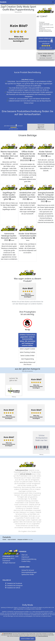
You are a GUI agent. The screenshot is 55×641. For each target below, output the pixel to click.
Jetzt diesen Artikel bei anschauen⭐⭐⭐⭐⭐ (13, 127)
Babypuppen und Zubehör (23, 539)
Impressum (25, 557)
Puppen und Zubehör (12, 539)
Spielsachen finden (27, 574)
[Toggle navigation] (53, 2)
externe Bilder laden (27, 639)
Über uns (24, 555)
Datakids (3, 2)
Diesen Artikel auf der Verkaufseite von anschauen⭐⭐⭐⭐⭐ (46, 43)
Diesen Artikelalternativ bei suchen (40, 127)
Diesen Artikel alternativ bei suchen (46, 56)
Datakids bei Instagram (15, 585)
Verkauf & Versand (27, 570)
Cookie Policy (25, 561)
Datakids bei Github (13, 588)
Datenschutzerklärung (28, 559)
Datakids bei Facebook (14, 583)
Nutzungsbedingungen (29, 572)
